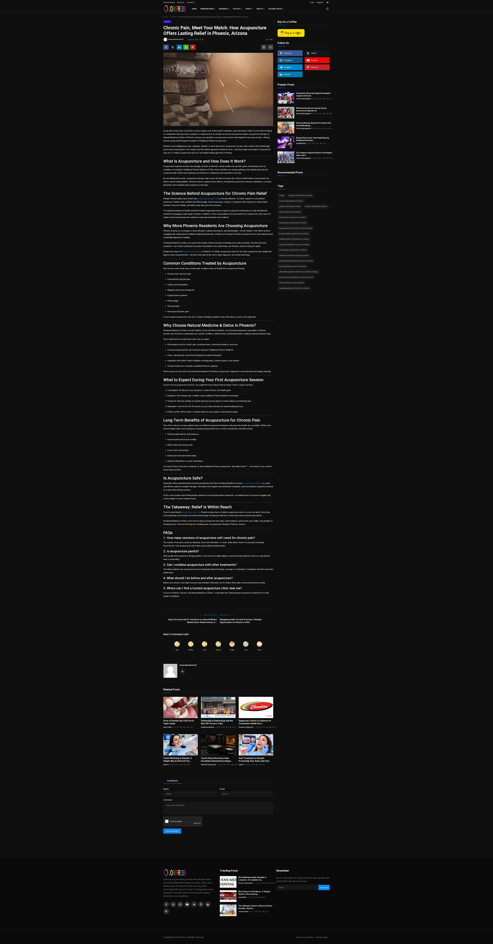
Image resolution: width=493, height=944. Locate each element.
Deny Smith (167, 727)
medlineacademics (207, 727)
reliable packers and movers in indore (294, 239)
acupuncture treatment (252, 483)
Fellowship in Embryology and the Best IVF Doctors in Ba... (217, 722)
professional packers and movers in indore (296, 261)
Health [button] (260, 9)
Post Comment (172, 831)
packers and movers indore (290, 206)
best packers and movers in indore (292, 223)
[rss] (166, 911)
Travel (281, 195)
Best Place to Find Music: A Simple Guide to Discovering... (254, 892)
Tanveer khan (243, 911)
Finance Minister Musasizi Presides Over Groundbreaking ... (313, 124)
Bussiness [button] (223, 9)
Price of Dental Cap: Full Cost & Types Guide (178, 722)
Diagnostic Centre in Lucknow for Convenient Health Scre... (255, 722)
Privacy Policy (322, 937)
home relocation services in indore (292, 266)
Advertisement (169, 2)
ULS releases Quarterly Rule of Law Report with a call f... (314, 154)
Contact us (191, 2)
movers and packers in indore (291, 201)
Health (173, 17)
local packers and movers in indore (293, 250)
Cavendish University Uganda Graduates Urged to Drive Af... (313, 94)
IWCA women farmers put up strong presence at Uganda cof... (311, 109)
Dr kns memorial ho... (246, 883)
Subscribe (324, 887)
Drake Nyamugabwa (303, 99)
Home (194, 9)
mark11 (166, 764)
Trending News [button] (207, 9)
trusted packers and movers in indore (294, 233)
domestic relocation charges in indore (294, 255)
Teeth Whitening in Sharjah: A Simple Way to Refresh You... (177, 759)
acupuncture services (192, 251)
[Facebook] (166, 904)
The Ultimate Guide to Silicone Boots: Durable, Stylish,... (255, 907)
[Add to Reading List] (270, 47)
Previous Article (210, 615)
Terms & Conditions (304, 937)
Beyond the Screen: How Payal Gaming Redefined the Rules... (312, 139)
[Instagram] (180, 904)
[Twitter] (173, 904)
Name (166, 789)
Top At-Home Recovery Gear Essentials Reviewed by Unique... (216, 759)
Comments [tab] (172, 780)
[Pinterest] (201, 904)
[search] (327, 9)
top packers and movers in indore (292, 217)
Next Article (225, 615)
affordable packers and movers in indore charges (298, 272)
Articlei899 (242, 897)
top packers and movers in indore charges (295, 228)
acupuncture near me (191, 512)
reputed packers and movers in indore (294, 288)
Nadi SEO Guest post (208, 764)
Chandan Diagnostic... (246, 727)
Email (222, 789)
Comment (167, 800)
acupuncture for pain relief (208, 198)
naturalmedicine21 (188, 665)
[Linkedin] (208, 904)
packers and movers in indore (300, 195)
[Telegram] (194, 904)
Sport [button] (248, 9)
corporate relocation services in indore (294, 244)
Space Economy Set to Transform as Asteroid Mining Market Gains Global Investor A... (192, 620)
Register (320, 2)
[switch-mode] (328, 2)
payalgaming (301, 143)
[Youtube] (187, 904)
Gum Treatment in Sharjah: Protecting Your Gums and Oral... (254, 759)
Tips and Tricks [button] (274, 9)
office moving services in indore (291, 282)
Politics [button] (236, 9)
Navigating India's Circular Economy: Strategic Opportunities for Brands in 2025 (241, 620)
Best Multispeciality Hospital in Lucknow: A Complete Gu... (252, 878)
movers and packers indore (316, 206)
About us (180, 2)
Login (312, 2)
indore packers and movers (290, 212)
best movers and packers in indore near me (296, 277)
